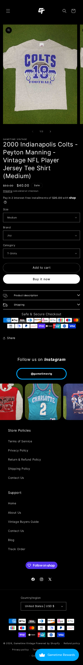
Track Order (16, 549)
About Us (14, 512)
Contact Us (16, 477)
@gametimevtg (41, 373)
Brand (7, 227)
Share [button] (11, 338)
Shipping (7, 191)
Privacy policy (20, 649)
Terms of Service (20, 441)
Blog (11, 540)
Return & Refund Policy (24, 459)
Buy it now (41, 279)
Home (12, 503)
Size (6, 209)
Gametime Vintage (24, 643)
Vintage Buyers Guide (23, 521)
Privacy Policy (18, 450)
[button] (8, 10)
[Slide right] (50, 131)
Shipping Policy (19, 468)
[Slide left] (32, 131)
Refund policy (72, 643)
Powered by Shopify (48, 643)
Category (9, 245)
